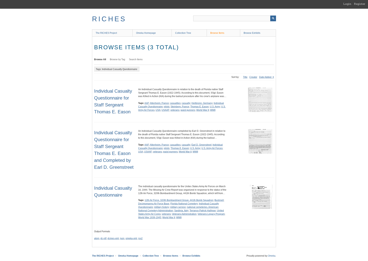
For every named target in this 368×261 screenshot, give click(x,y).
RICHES (109, 19)
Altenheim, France (159, 103)
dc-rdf (103, 238)
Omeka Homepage (146, 33)
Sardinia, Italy (181, 210)
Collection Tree (183, 33)
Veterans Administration (184, 214)
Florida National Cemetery (184, 203)
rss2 (140, 238)
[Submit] (273, 18)
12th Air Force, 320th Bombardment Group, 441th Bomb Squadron (179, 200)
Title (245, 77)
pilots (166, 106)
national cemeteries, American (202, 207)
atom (96, 238)
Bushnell (219, 200)
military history (161, 207)
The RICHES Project (106, 33)
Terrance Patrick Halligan (203, 210)
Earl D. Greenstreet (201, 144)
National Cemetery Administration (155, 210)
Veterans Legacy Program (211, 214)
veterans (174, 110)
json (122, 238)
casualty (186, 103)
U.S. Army (215, 106)
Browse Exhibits (252, 33)
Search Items (136, 59)
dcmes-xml (113, 238)
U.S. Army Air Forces (212, 148)
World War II (202, 110)
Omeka (271, 255)
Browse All (100, 59)
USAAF (165, 110)
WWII (212, 110)
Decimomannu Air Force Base (153, 203)
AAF (147, 103)
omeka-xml (131, 238)
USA (158, 110)
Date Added (265, 77)
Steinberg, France (180, 106)
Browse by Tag (117, 59)
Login (347, 3)
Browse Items (217, 33)
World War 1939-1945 (149, 217)
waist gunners (188, 110)
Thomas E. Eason (199, 106)
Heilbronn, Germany (202, 103)
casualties (175, 103)
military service (178, 207)
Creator (253, 77)
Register (359, 3)
